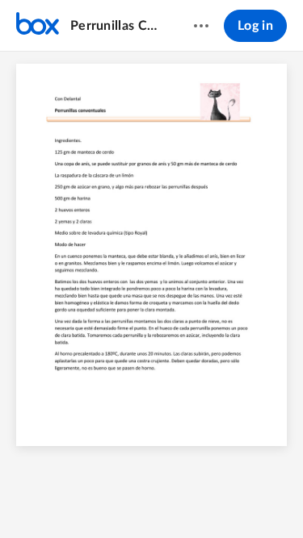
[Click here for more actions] (201, 26)
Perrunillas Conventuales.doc (116, 25)
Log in (255, 25)
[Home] (37, 26)
